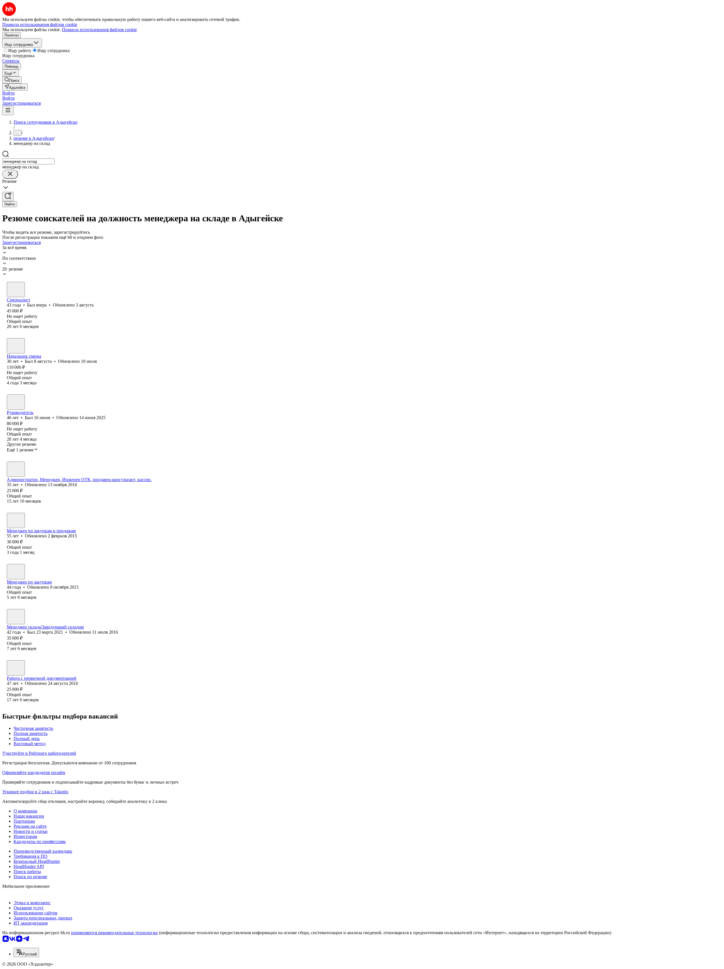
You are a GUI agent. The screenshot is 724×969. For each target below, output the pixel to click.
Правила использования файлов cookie (99, 29)
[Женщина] (16, 469)
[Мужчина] (16, 289)
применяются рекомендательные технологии (114, 932)
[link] (11, 79)
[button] (8, 93)
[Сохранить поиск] (8, 196)
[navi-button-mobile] (8, 110)
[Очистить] (10, 174)
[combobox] (28, 161)
